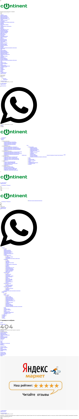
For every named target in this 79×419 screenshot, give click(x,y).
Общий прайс (2, 338)
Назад (6, 248)
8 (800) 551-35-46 (3, 73)
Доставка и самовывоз (3, 347)
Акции (1, 342)
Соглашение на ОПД (3, 349)
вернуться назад (4, 331)
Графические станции (3, 334)
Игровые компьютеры (3, 337)
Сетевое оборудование (9, 256)
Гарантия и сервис (3, 346)
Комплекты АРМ (3, 333)
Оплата (1, 348)
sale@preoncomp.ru (3, 85)
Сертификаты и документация (5, 343)
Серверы (1, 335)
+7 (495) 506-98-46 (3, 72)
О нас (1, 341)
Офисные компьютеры (3, 332)
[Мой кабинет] (0, 186)
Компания (2, 339)
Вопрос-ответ (2, 354)
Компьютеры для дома (3, 336)
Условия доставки (3, 353)
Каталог (5, 249)
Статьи (1, 355)
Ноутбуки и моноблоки (9, 288)
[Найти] (1, 13)
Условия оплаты (2, 352)
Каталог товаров (8, 296)
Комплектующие (8, 274)
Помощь (1, 350)
